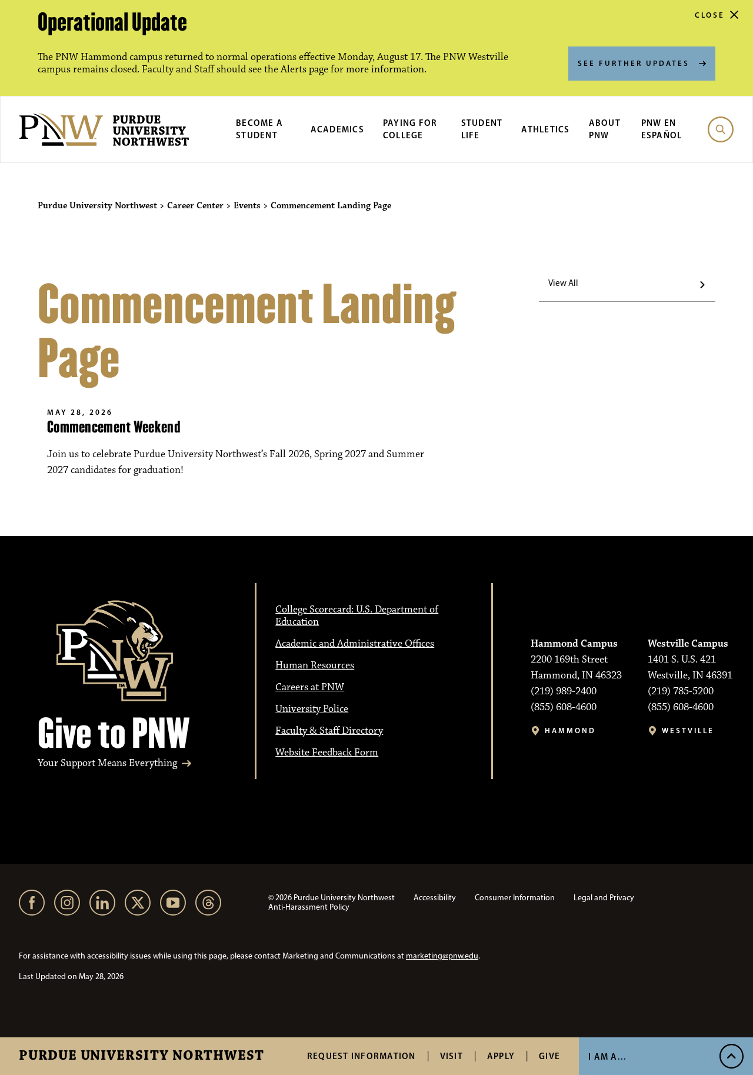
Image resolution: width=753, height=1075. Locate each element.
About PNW (605, 129)
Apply (501, 1055)
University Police (311, 709)
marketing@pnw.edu (442, 956)
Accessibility (435, 898)
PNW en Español (661, 129)
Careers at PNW (309, 687)
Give (549, 1055)
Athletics (545, 129)
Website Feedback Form (326, 752)
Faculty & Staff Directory (329, 730)
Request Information (361, 1055)
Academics (337, 129)
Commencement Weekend (114, 427)
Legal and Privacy (604, 898)
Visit (451, 1055)
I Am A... (607, 1056)
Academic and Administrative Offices (354, 643)
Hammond (570, 730)
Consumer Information (515, 898)
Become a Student (259, 129)
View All (563, 283)
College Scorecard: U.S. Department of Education (356, 615)
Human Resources (314, 665)
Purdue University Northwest (141, 1056)
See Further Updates (633, 63)
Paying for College (410, 129)
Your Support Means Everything (107, 763)
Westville (688, 730)
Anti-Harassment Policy (308, 907)
